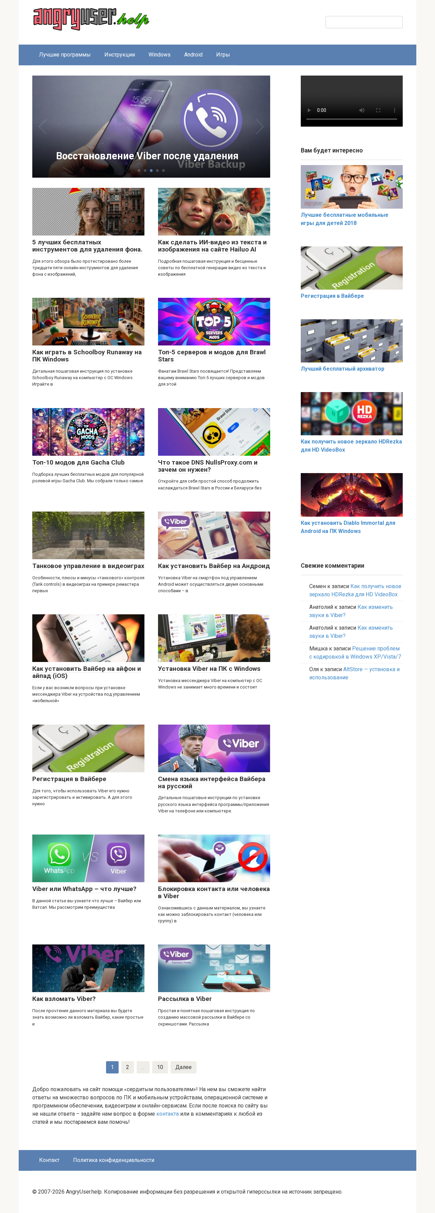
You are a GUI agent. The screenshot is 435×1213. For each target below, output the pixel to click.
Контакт (49, 1160)
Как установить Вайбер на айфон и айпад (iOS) (86, 672)
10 (160, 1067)
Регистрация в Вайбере (69, 779)
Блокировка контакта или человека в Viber (214, 892)
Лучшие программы (65, 54)
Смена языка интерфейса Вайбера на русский (211, 782)
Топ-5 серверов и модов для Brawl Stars (212, 355)
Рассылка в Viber (185, 999)
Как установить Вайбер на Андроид (214, 566)
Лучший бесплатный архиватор (342, 369)
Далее (183, 1067)
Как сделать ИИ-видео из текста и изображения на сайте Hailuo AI (212, 245)
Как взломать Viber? (63, 999)
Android (193, 54)
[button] (139, 170)
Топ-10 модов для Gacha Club (78, 462)
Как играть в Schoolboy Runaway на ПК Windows (87, 355)
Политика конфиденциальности (113, 1160)
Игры (223, 54)
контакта (167, 1114)
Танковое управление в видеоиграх (88, 566)
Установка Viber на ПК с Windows (209, 669)
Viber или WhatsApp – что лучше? (84, 889)
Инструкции (119, 54)
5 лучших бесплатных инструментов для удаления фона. (87, 245)
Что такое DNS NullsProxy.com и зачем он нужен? (208, 465)
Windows (160, 54)
